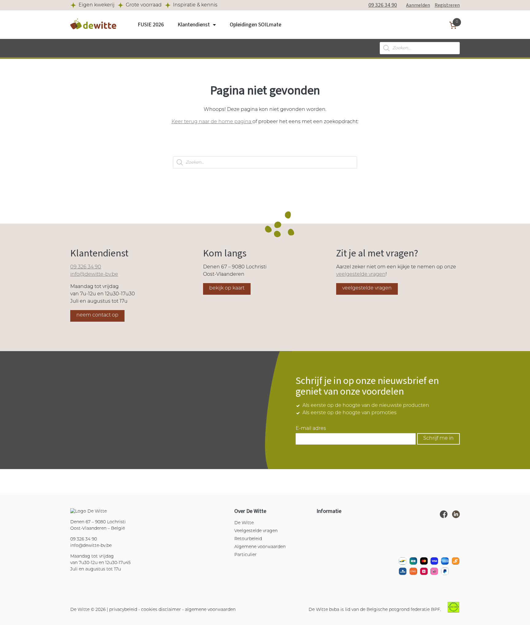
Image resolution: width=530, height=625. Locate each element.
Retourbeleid (248, 539)
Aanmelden (418, 5)
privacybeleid (123, 610)
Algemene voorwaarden (260, 547)
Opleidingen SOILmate (255, 24)
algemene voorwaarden (210, 610)
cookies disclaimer (161, 610)
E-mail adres (311, 428)
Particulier (245, 555)
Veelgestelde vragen (256, 531)
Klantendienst (194, 24)
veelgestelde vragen (361, 274)
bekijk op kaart (226, 288)
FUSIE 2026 (151, 24)
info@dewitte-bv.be (94, 274)
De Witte (244, 523)
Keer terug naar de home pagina (211, 121)
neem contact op (97, 315)
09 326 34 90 (382, 5)
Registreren (447, 5)
